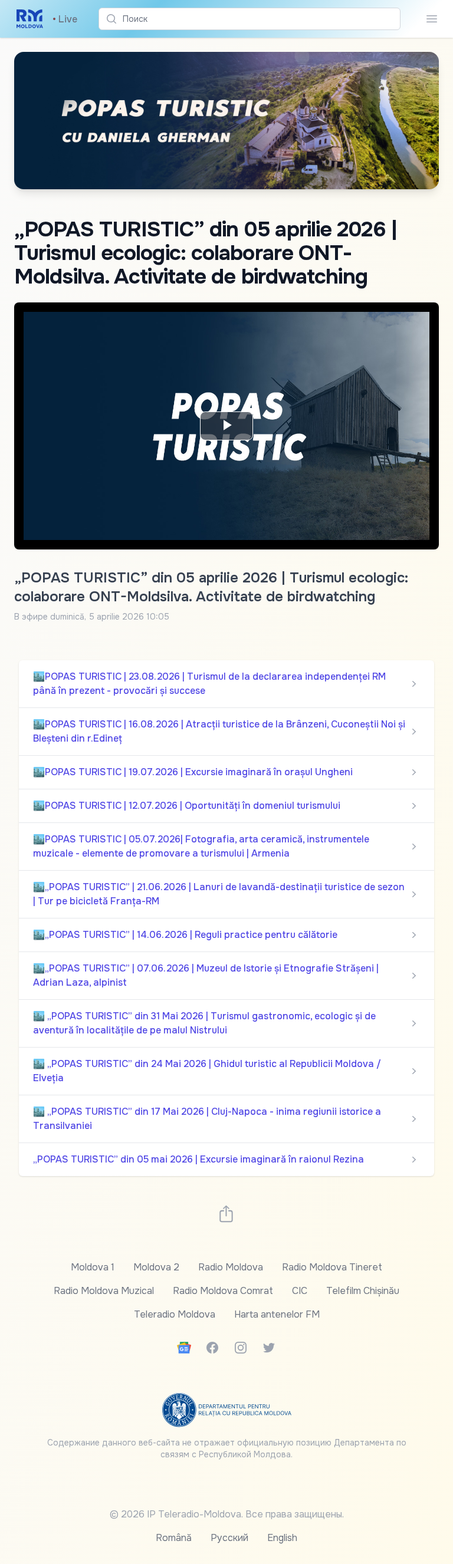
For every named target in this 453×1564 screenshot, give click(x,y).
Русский (229, 1538)
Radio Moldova (230, 1267)
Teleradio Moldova (174, 1314)
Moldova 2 (156, 1267)
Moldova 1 (92, 1267)
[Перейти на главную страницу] (29, 19)
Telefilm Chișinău (362, 1291)
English (282, 1538)
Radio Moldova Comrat (223, 1291)
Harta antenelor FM (277, 1314)
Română (174, 1538)
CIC (299, 1291)
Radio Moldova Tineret (332, 1267)
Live (64, 19)
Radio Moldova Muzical (104, 1291)
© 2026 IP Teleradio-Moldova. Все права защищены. (227, 1514)
